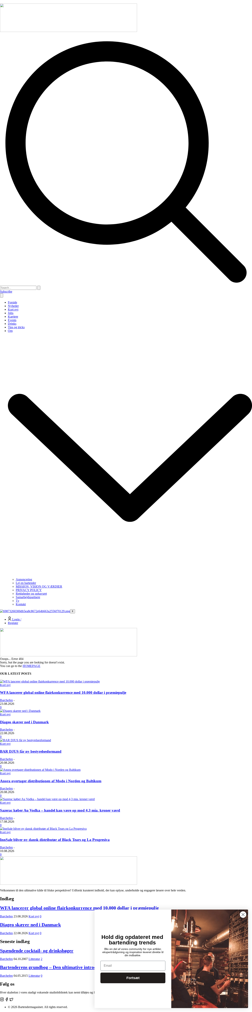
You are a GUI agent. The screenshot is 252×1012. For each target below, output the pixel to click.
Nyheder (13, 306)
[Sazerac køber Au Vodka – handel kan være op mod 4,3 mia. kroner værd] (47, 799)
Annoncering (24, 579)
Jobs (10, 313)
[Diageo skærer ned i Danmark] (20, 710)
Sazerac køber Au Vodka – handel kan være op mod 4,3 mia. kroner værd (60, 810)
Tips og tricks (16, 327)
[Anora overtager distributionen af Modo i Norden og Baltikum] (40, 769)
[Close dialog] (243, 914)
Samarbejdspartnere (28, 597)
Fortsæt (133, 978)
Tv (17, 600)
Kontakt (21, 604)
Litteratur (34, 959)
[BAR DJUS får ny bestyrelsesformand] (25, 740)
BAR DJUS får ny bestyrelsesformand (30, 751)
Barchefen (6, 700)
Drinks (12, 323)
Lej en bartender (26, 583)
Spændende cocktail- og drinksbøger (36, 950)
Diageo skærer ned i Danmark (24, 722)
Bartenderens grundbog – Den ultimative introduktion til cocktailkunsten (74, 967)
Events (12, 320)
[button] (126, 284)
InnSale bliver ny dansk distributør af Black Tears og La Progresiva (55, 840)
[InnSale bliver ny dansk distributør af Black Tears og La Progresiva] (43, 828)
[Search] (38, 288)
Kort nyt (13, 309)
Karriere (13, 316)
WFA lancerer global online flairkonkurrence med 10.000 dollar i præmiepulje (63, 692)
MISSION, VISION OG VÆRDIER (39, 586)
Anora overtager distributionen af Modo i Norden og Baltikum (50, 781)
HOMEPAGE (31, 666)
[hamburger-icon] (1, 295)
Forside (12, 302)
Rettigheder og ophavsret (31, 593)
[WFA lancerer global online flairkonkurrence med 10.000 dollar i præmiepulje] (50, 681)
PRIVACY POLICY (29, 590)
